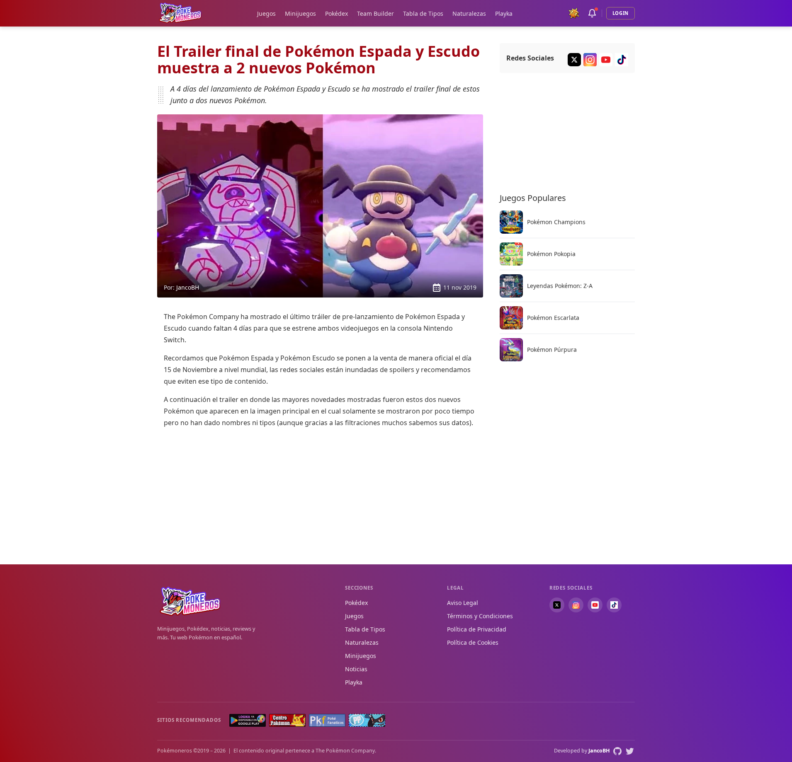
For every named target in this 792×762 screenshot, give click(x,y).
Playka (504, 13)
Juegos (266, 13)
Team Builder (375, 13)
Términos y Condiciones (480, 616)
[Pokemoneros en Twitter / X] (556, 605)
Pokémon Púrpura (552, 349)
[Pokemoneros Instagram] (590, 59)
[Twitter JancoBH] (630, 751)
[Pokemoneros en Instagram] (575, 605)
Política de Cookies (472, 642)
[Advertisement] (320, 493)
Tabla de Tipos (423, 13)
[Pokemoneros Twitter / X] (574, 59)
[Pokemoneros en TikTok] (614, 605)
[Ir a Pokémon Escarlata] (511, 317)
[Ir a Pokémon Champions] (511, 222)
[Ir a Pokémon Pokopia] (511, 254)
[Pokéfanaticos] (327, 720)
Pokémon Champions (556, 222)
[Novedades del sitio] (592, 13)
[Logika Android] (247, 720)
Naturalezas (469, 13)
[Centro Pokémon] (287, 720)
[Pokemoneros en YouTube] (595, 605)
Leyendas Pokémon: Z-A (560, 286)
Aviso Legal (462, 603)
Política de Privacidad (476, 629)
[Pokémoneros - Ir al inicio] (180, 13)
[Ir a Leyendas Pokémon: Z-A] (511, 286)
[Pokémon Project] (367, 720)
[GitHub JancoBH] (617, 751)
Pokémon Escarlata (553, 318)
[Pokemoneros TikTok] (621, 59)
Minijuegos (300, 13)
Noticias (356, 669)
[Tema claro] (573, 13)
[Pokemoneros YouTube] (605, 59)
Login (620, 13)
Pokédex (336, 13)
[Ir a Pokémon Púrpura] (511, 349)
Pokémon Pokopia (551, 254)
